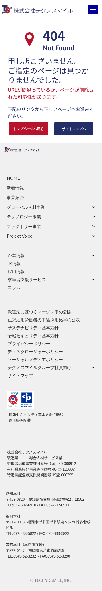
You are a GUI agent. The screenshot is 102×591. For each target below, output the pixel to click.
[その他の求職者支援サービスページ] (93, 279)
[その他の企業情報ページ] (93, 255)
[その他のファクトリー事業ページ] (93, 226)
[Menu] (93, 9)
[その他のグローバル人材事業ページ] (93, 207)
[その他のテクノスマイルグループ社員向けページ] (93, 367)
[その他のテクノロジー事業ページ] (93, 216)
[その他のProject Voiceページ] (93, 235)
